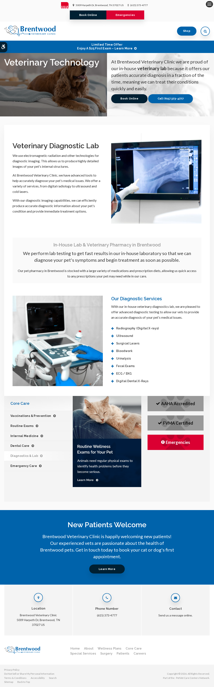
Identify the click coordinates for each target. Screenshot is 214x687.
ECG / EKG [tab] (124, 373)
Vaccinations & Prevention (30, 416)
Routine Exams (22, 426)
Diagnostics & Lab (24, 456)
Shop (186, 30)
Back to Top (23, 681)
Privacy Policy (11, 669)
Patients (123, 653)
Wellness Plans (109, 648)
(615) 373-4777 (139, 5)
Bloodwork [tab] (124, 351)
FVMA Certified (178, 422)
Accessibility (38, 677)
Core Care (134, 648)
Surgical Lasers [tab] (127, 343)
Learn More (107, 569)
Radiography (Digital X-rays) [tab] (137, 328)
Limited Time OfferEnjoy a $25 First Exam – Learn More (104, 46)
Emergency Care (23, 466)
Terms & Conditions (15, 677)
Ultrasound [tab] (124, 336)
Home (75, 648)
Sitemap (8, 681)
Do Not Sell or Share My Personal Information (29, 673)
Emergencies (125, 15)
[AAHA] (67, 5)
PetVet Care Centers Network (192, 677)
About (88, 648)
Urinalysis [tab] (123, 358)
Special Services (83, 653)
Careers (140, 653)
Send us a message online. (175, 615)
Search (53, 677)
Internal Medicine (24, 436)
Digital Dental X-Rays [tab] (132, 381)
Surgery (106, 653)
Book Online (88, 15)
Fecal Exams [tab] (125, 366)
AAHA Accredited (178, 403)
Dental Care (19, 445)
